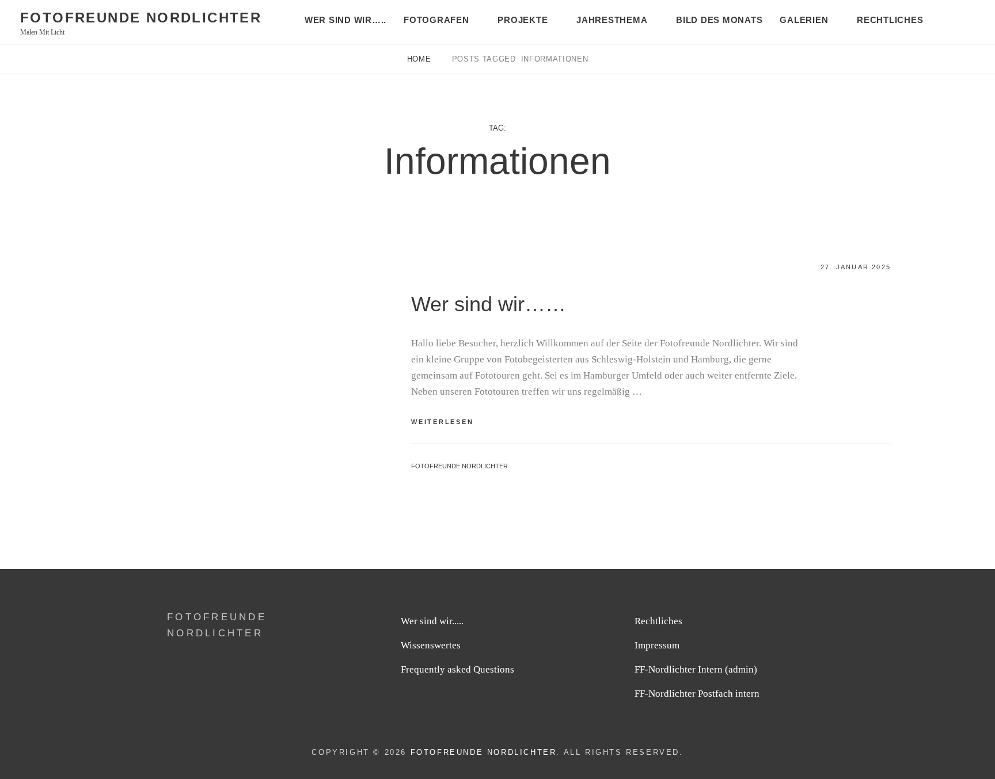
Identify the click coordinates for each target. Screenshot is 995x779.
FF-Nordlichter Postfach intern (697, 693)
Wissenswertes (431, 645)
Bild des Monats (719, 20)
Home (420, 59)
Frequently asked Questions (457, 669)
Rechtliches (890, 20)
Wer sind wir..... (432, 621)
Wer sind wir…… (488, 304)
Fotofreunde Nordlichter (140, 17)
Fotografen (436, 20)
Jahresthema (611, 20)
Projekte (523, 20)
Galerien (804, 20)
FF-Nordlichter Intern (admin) (696, 669)
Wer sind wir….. (345, 20)
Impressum (657, 645)
